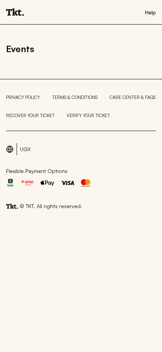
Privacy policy (23, 97)
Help (150, 12)
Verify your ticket (88, 115)
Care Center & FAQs (133, 97)
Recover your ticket (30, 115)
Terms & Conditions (75, 97)
